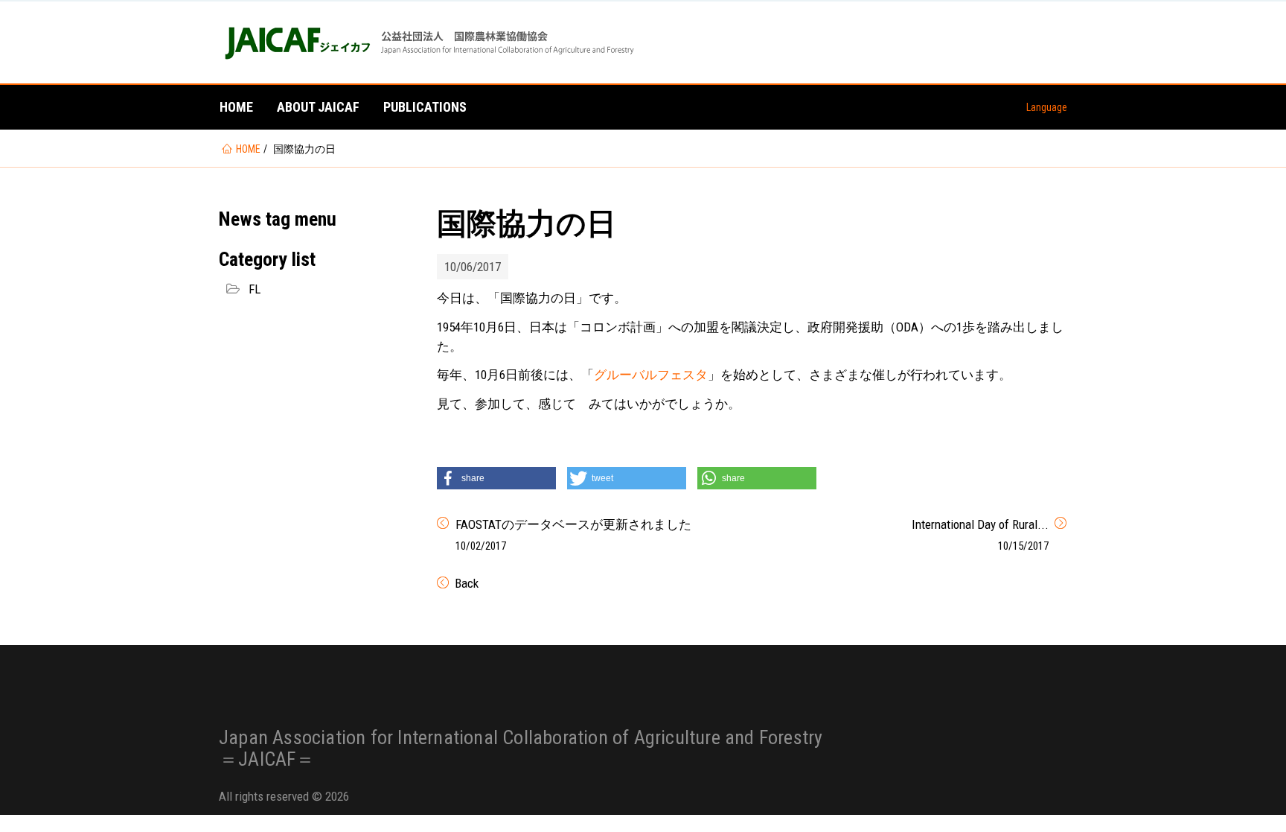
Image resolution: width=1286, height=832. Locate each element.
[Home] (428, 42)
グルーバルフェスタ (651, 374)
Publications (425, 107)
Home (236, 107)
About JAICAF (318, 107)
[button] (496, 478)
